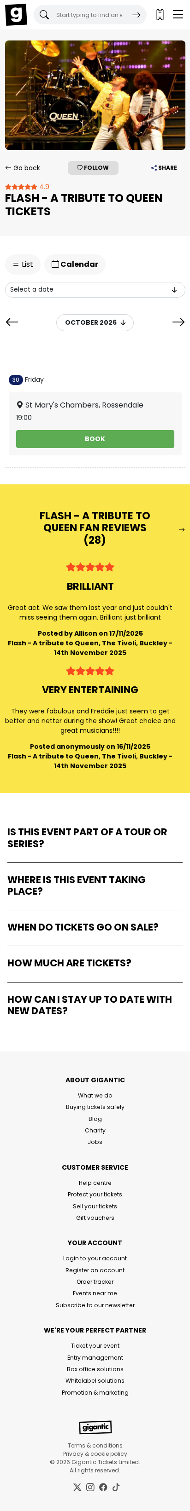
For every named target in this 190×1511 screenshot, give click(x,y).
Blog (95, 1119)
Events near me (95, 1293)
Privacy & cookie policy (95, 1454)
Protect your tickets (95, 1194)
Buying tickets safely (95, 1107)
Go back (26, 167)
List (26, 264)
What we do (95, 1095)
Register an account (95, 1270)
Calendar (78, 264)
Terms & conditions (95, 1445)
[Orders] (159, 14)
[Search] (136, 14)
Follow (96, 168)
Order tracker (95, 1282)
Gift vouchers (95, 1218)
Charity (95, 1130)
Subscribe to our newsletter (95, 1305)
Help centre (95, 1183)
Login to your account (95, 1258)
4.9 (43, 186)
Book (95, 438)
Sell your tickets (95, 1206)
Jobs (95, 1142)
